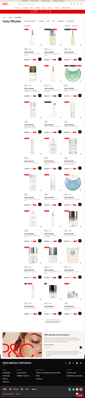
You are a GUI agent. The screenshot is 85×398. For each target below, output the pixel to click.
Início (4, 17)
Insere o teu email (49, 344)
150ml (26, 121)
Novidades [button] (37, 8)
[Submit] (81, 347)
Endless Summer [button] (66, 8)
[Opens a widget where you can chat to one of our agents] (80, 395)
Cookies (17, 394)
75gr (66, 158)
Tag (53, 21)
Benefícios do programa (74, 376)
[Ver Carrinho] (81, 4)
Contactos (39, 379)
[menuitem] (42, 8)
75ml (46, 49)
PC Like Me (69, 370)
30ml (66, 194)
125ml (50, 49)
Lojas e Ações (21, 373)
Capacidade (60, 21)
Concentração (70, 21)
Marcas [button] (44, 8)
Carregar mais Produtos (53, 321)
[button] (20, 4)
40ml (46, 267)
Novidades (6, 376)
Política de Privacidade (8, 394)
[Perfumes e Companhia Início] (5, 3)
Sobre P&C (19, 370)
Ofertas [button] (31, 8)
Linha (48, 21)
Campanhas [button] (25, 8)
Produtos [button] (17, 8)
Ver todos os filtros (29, 21)
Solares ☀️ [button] (50, 8)
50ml (26, 49)
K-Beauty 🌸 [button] (57, 8)
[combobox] (43, 4)
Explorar (4, 370)
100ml (30, 49)
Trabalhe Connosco (23, 376)
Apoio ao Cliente (39, 370)
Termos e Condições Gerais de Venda (48, 373)
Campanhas (6, 373)
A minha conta (71, 373)
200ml (26, 194)
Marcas (10, 17)
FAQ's (38, 376)
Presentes (6, 382)
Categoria (41, 21)
